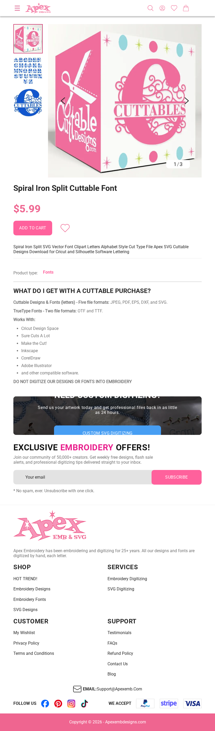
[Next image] (186, 100)
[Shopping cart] (186, 8)
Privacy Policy (26, 643)
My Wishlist (24, 632)
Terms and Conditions (33, 653)
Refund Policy (120, 653)
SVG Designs (25, 609)
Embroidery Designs (31, 589)
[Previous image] (62, 100)
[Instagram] (71, 703)
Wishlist (174, 8)
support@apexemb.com (119, 689)
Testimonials (119, 632)
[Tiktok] (84, 703)
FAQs (112, 643)
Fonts (48, 272)
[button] (125, 101)
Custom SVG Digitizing (108, 433)
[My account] (162, 8)
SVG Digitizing (121, 589)
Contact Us (118, 664)
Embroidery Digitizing (127, 579)
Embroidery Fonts (29, 599)
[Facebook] (45, 703)
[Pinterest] (58, 703)
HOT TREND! (25, 579)
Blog (112, 674)
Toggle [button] (17, 8)
